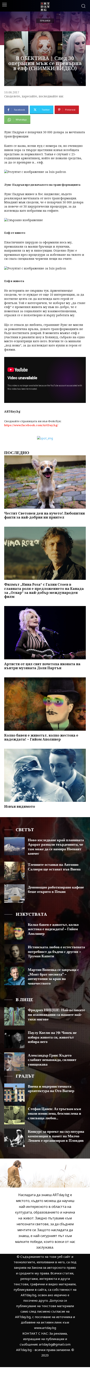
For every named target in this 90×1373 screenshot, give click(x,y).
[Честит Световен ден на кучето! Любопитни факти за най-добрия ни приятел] (45, 482)
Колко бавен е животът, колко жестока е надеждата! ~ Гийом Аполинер (41, 737)
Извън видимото (19, 806)
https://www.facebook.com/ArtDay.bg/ (31, 425)
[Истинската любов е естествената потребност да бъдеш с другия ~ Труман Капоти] (14, 953)
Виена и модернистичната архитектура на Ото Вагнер (51, 1088)
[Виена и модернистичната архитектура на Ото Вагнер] (14, 1092)
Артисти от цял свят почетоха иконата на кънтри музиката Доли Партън (42, 666)
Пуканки (45, 20)
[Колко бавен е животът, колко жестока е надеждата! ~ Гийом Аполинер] (45, 704)
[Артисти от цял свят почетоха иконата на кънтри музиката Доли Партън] (45, 632)
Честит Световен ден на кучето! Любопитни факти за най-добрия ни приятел (44, 515)
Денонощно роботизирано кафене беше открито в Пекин (56, 889)
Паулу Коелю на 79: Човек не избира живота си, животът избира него (52, 1037)
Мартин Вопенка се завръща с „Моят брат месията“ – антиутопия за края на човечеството (53, 977)
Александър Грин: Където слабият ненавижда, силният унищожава (52, 1060)
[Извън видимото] (45, 775)
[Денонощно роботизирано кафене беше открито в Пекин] (14, 893)
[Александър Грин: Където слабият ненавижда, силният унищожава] (14, 1061)
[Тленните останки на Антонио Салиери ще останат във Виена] (14, 871)
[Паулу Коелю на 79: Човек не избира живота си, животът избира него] (14, 1039)
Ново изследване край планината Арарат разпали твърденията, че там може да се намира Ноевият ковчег (56, 847)
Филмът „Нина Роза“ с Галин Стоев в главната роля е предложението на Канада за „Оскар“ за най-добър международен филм (44, 590)
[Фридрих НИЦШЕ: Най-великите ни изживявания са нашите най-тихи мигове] (14, 1016)
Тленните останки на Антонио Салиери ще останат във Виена (54, 867)
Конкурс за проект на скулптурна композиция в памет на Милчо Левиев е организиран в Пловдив (56, 1136)
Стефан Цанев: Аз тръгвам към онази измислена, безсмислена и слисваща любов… (54, 1113)
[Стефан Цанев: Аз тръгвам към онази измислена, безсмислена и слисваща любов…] (14, 1115)
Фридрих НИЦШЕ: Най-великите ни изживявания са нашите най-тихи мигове (56, 1014)
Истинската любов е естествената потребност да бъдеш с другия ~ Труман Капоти (56, 951)
